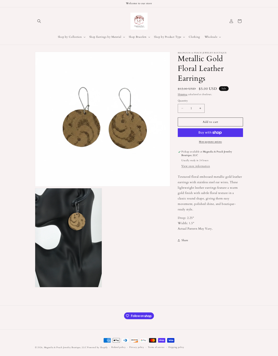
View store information (195, 166)
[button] (39, 21)
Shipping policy (176, 347)
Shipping (182, 94)
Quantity (183, 100)
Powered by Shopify (97, 347)
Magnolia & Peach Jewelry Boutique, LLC (65, 347)
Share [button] (185, 240)
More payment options (210, 141)
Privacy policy (136, 347)
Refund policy (118, 347)
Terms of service (156, 347)
